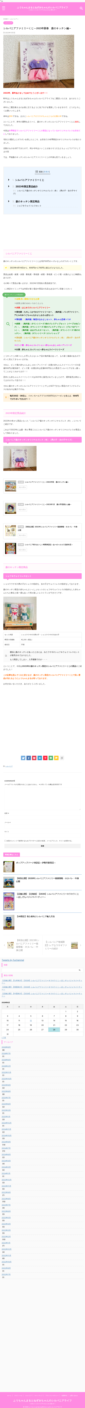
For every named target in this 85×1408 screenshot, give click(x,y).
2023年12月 (7, 1180)
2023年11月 (6, 1186)
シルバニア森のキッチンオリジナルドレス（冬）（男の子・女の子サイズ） (45, 192)
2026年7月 (6, 1053)
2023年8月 (6, 1199)
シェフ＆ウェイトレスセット (27, 206)
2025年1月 (6, 1116)
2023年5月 (6, 1217)
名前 (6, 813)
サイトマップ (38, 1395)
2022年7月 (6, 1274)
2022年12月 (7, 1249)
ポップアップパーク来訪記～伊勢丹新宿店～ (36, 863)
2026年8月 (6, 1047)
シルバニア (9, 766)
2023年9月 (6, 1192)
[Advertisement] (42, 232)
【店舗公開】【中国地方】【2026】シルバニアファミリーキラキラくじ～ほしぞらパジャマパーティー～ (42, 994)
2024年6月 (6, 1154)
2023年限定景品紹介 (25, 186)
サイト (6, 831)
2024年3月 (6, 1167)
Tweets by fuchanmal (13, 960)
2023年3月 (6, 1230)
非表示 (46, 172)
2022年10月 (7, 1262)
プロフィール (18, 1395)
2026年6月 (6, 1060)
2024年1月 (6, 1173)
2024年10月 (7, 1135)
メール (7, 822)
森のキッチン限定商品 (26, 201)
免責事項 (64, 1395)
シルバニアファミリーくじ (28, 180)
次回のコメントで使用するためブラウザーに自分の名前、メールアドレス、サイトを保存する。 (39, 841)
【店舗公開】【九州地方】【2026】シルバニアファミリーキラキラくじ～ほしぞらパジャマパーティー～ (42, 981)
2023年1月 (6, 1243)
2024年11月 (6, 1129)
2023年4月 (6, 1224)
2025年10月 (7, 1079)
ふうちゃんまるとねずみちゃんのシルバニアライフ (42, 7)
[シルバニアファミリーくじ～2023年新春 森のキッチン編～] (40, 758)
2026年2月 (6, 1066)
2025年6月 (6, 1104)
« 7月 (4, 1038)
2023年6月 (6, 1211)
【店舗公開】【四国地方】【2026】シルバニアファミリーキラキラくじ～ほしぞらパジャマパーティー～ (42, 988)
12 (31, 1020)
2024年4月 (6, 1161)
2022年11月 (6, 1255)
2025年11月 (6, 1072)
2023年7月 (6, 1205)
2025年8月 (6, 1091)
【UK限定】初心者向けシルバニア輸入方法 (35, 916)
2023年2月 (6, 1236)
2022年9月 (6, 1268)
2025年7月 (6, 1098)
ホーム (9, 1395)
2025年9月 (6, 1085)
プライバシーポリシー (52, 1395)
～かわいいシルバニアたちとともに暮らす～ (42, 1403)
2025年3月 (6, 1110)
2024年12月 (7, 1123)
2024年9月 (6, 1142)
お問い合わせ (74, 1395)
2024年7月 (6, 1148)
